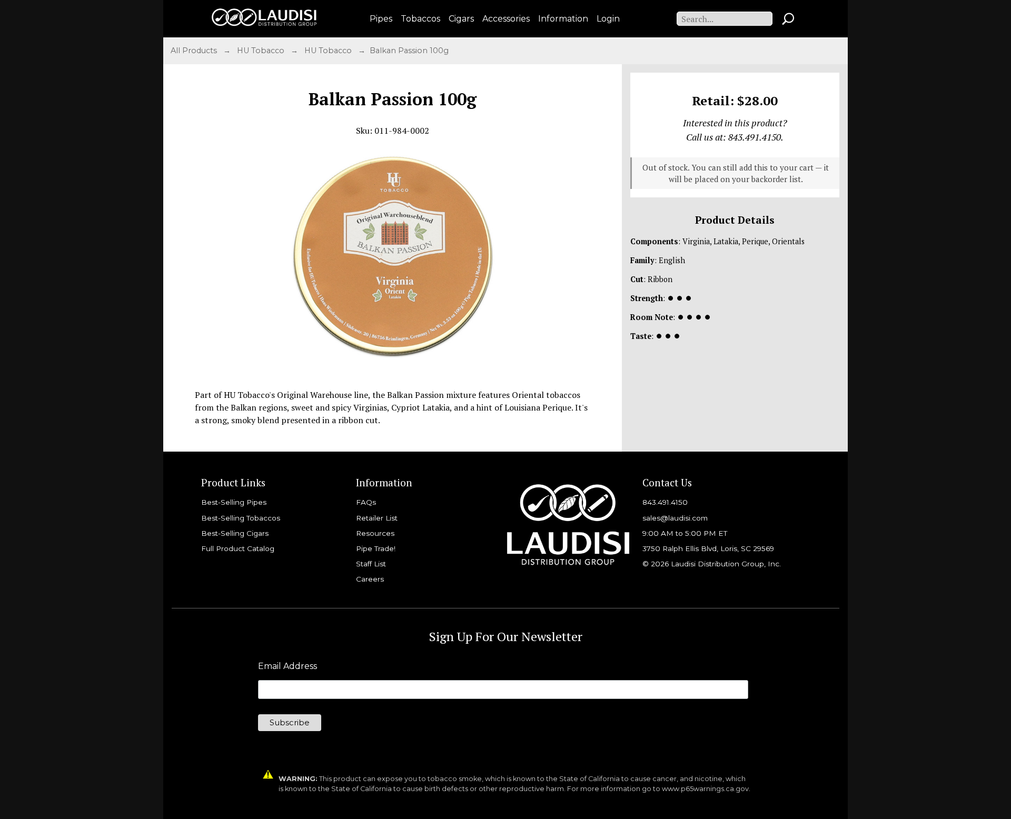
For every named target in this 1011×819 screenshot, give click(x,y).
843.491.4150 (665, 502)
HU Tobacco (261, 50)
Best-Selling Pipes (233, 502)
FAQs (366, 502)
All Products (195, 50)
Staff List (371, 564)
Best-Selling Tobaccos (240, 518)
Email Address (287, 666)
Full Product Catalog (237, 548)
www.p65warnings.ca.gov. (706, 789)
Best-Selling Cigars (235, 533)
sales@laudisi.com (675, 518)
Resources (375, 533)
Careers (370, 579)
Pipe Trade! (375, 548)
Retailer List (377, 518)
